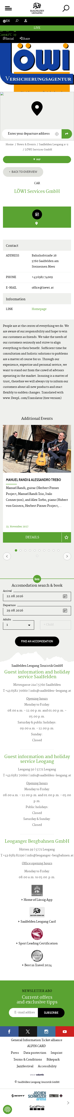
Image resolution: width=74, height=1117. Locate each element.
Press (15, 1053)
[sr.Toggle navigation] (8, 8)
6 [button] (39, 550)
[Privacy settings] (7, 1109)
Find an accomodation (37, 641)
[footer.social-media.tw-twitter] (28, 1031)
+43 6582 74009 (42, 277)
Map (38, 159)
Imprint (56, 1053)
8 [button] (49, 550)
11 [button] (37, 556)
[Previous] (7, 556)
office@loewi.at (43, 288)
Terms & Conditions (27, 1059)
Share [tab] (26, 39)
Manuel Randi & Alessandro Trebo (33, 480)
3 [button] (25, 550)
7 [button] (44, 550)
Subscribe (51, 1013)
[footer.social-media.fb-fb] (9, 1031)
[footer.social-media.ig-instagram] (46, 1031)
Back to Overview (24, 172)
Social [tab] (10, 39)
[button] (57, 134)
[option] (37, 484)
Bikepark (53, 1059)
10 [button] (58, 550)
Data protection (34, 1053)
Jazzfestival (25, 1066)
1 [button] (16, 550)
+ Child (49, 625)
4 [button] (30, 550)
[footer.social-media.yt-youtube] (64, 1031)
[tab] (66, 8)
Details (32, 537)
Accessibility (47, 1066)
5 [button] (34, 550)
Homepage (39, 309)
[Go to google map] (67, 134)
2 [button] (20, 550)
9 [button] (54, 550)
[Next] (67, 556)
